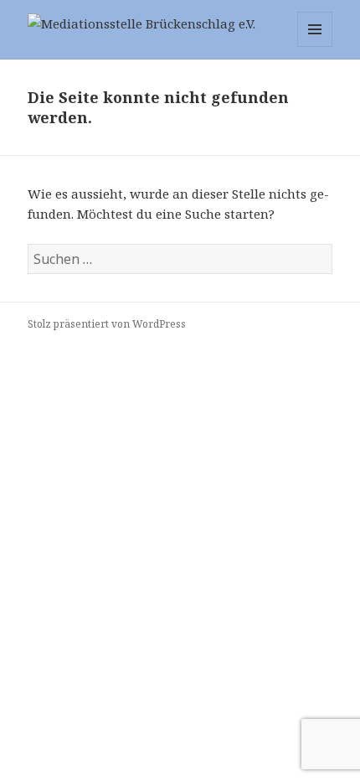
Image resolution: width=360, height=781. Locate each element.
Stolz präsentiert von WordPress (107, 324)
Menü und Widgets (315, 46)
